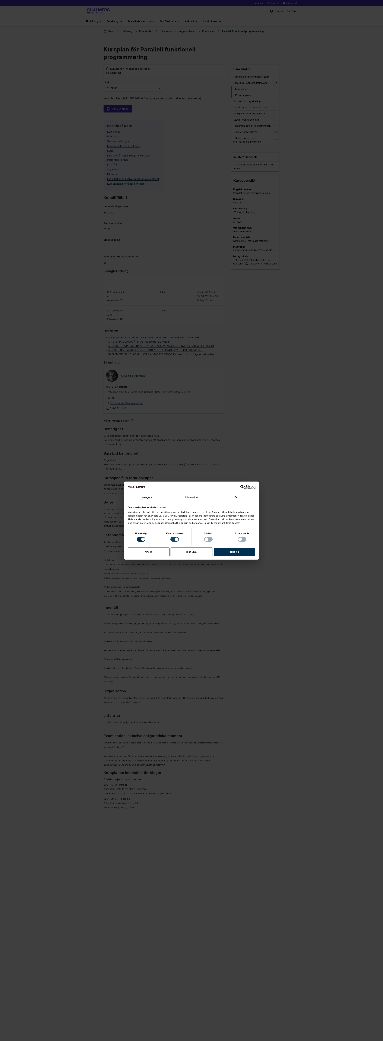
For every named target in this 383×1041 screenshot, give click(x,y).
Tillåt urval (191, 551)
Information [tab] (191, 497)
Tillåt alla (234, 551)
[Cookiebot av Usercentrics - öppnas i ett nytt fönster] (242, 487)
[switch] (174, 539)
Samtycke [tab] (147, 497)
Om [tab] (236, 497)
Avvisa (148, 551)
